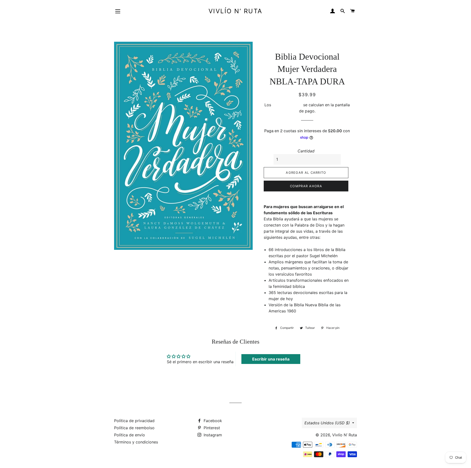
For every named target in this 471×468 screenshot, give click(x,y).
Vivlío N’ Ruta (235, 11)
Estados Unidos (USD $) (327, 422)
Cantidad (306, 150)
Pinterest (211, 427)
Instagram (212, 434)
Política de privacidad (134, 420)
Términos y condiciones (136, 442)
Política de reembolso (134, 427)
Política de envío (129, 434)
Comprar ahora (306, 186)
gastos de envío (287, 104)
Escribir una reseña (270, 359)
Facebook (212, 420)
